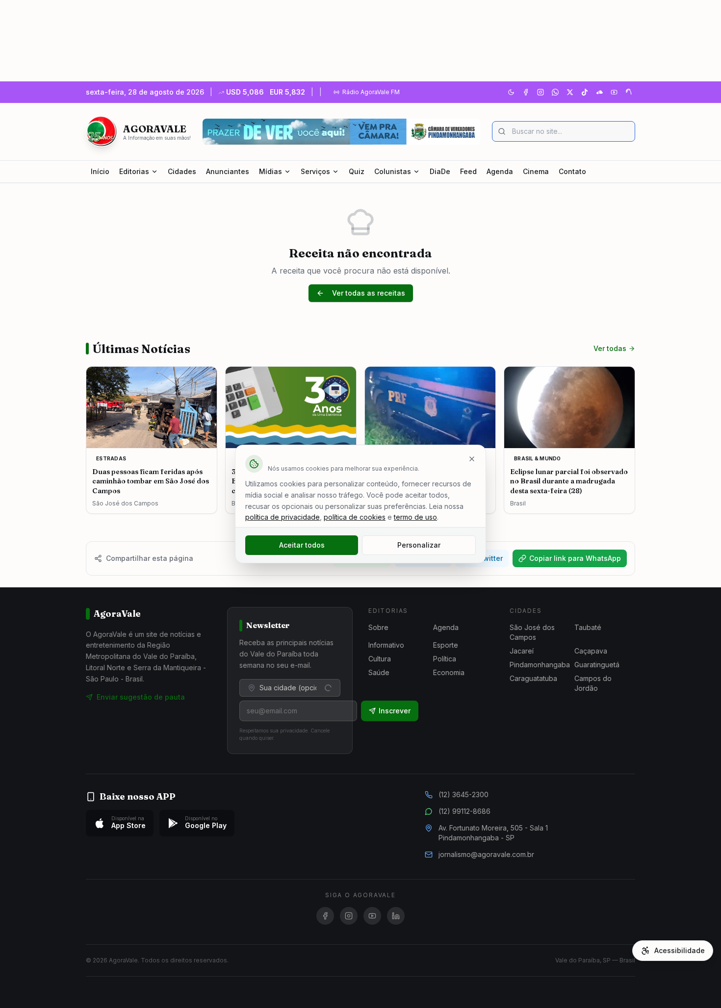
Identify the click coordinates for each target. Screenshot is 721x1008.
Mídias (270, 171)
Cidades (182, 171)
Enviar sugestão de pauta (141, 697)
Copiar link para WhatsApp (575, 558)
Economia (448, 672)
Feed (468, 171)
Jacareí (522, 651)
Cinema (536, 171)
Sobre (378, 627)
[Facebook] (525, 92)
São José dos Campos (532, 632)
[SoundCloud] (599, 92)
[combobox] (289, 688)
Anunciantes (227, 171)
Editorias (134, 171)
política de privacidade (282, 517)
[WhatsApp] (555, 92)
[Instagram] (540, 92)
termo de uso (415, 517)
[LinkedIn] (396, 916)
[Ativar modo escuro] (511, 92)
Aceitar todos (302, 545)
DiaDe (440, 171)
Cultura (379, 659)
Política (444, 659)
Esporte (445, 645)
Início (100, 171)
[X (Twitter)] (570, 92)
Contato (572, 171)
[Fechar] (472, 459)
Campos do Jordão (593, 683)
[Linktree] (628, 92)
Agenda (500, 171)
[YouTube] (614, 92)
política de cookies (355, 517)
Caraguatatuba (533, 678)
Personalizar (418, 545)
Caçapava (590, 651)
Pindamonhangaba (540, 664)
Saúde (378, 672)
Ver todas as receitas (368, 293)
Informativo (386, 645)
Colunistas (392, 171)
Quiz (356, 171)
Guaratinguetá (596, 664)
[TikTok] (584, 92)
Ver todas (609, 348)
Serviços (315, 171)
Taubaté (587, 627)
